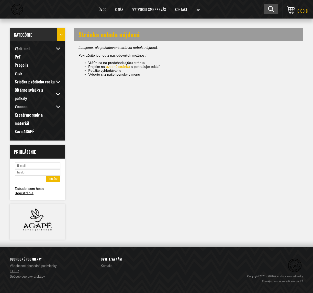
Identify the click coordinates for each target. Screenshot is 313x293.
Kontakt (181, 9)
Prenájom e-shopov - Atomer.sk (281, 281)
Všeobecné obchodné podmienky (33, 266)
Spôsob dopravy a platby (27, 276)
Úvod (102, 9)
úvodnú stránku (118, 67)
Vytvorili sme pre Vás (149, 9)
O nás (119, 9)
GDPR (14, 271)
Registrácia (24, 193)
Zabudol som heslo (29, 189)
